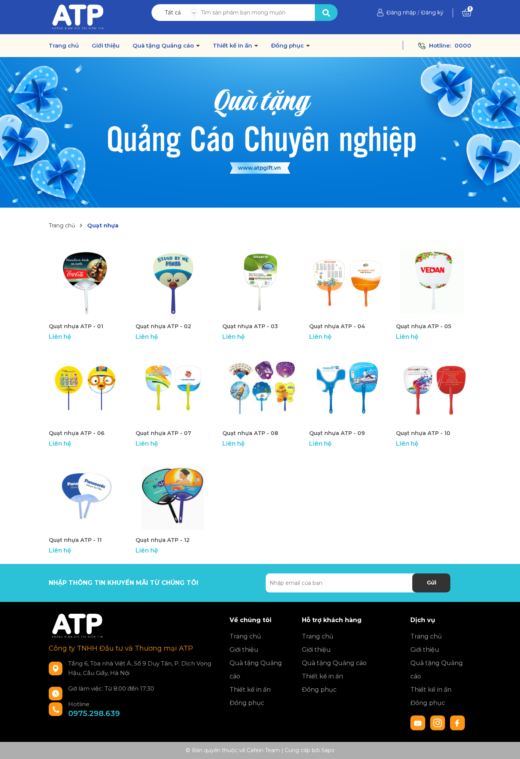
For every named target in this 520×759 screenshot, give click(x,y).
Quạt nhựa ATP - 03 (250, 326)
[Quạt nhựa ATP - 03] (260, 281)
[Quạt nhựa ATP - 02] (173, 281)
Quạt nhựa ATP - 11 (75, 540)
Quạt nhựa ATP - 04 (337, 326)
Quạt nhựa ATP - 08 (250, 433)
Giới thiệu (106, 45)
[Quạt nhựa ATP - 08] (260, 388)
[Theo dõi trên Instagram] (438, 722)
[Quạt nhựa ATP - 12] (173, 494)
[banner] (260, 131)
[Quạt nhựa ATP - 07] (173, 388)
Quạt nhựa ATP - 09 (337, 433)
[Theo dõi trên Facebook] (457, 722)
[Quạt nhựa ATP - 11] (86, 494)
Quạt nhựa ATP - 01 (76, 326)
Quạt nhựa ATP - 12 (163, 540)
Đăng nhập (401, 12)
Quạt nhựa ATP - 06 (76, 433)
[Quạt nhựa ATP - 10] (433, 388)
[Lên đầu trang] (506, 745)
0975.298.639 (94, 713)
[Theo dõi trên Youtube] (418, 722)
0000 (463, 45)
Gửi (431, 582)
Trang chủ (64, 45)
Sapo (328, 750)
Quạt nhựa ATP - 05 (423, 326)
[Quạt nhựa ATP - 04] (346, 281)
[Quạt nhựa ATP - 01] (86, 281)
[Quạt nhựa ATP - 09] (346, 388)
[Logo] (78, 16)
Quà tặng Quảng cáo (163, 45)
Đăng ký (432, 12)
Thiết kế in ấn (233, 45)
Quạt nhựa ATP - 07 (163, 433)
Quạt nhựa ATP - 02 (163, 326)
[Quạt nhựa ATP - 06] (86, 388)
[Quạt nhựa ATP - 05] (433, 281)
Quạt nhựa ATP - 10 (423, 433)
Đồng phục (288, 45)
